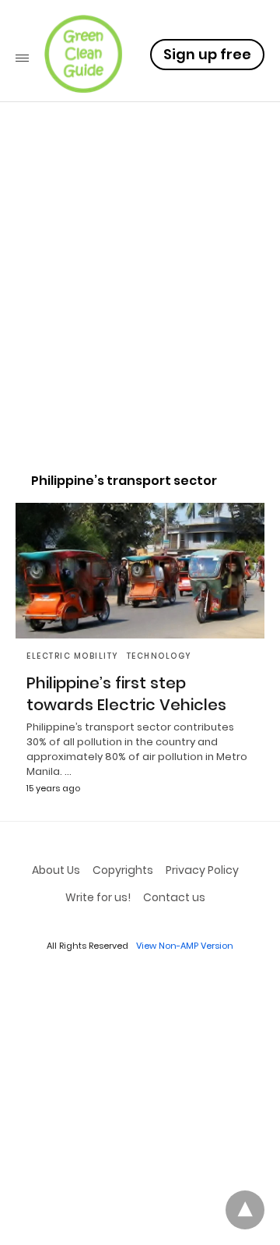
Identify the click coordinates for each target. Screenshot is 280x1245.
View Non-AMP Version (184, 945)
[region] (140, 324)
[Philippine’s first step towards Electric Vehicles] (140, 570)
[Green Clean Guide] (83, 54)
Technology (159, 656)
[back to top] (245, 1209)
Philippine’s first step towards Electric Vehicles (126, 694)
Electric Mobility (72, 656)
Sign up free (207, 54)
